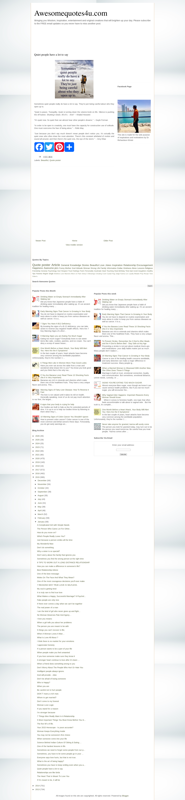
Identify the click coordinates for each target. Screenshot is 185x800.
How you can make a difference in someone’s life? (58, 566)
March (41, 514)
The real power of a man (47, 607)
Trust (70, 271)
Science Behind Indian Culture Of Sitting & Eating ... (59, 742)
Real (116, 271)
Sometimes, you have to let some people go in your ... (60, 754)
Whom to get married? (46, 697)
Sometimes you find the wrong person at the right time (60, 559)
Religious (149, 268)
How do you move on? (46, 532)
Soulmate (97, 271)
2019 (37, 462)
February (42, 518)
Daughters (142, 271)
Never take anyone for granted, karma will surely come (125, 424)
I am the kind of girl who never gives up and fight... (58, 611)
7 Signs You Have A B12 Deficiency (55, 324)
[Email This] (44, 157)
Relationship (129, 265)
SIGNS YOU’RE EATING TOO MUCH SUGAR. (122, 383)
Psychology (52, 271)
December (42, 480)
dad (131, 271)
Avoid (135, 271)
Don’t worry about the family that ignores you (56, 555)
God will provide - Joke (47, 675)
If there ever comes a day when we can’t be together (59, 604)
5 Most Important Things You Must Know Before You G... (61, 720)
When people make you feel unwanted (53, 652)
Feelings (76, 271)
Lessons (140, 268)
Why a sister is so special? (48, 551)
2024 (37, 443)
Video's (34, 276)
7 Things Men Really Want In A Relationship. (56, 716)
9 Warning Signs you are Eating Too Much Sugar (61, 336)
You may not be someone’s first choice (53, 735)
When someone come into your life (52, 739)
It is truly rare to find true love (49, 592)
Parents (39, 274)
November (42, 484)
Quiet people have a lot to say (50, 769)
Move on (74, 274)
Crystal (109, 274)
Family (103, 268)
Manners (68, 274)
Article (55, 265)
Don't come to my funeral (48, 701)
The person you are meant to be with (53, 626)
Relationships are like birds (48, 772)
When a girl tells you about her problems (54, 622)
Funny (62, 268)
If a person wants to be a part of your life (54, 649)
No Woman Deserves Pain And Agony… (54, 615)
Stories (85, 265)
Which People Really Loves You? (51, 536)
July (40, 499)
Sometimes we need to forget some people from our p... (61, 750)
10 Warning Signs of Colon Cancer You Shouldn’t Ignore (64, 417)
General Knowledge (71, 265)
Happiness (37, 268)
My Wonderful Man (45, 544)
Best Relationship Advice (47, 570)
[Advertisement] (81, 38)
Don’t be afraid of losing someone (51, 679)
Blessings (91, 274)
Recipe (146, 274)
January (41, 522)
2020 (37, 458)
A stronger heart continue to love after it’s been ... (58, 660)
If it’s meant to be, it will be (48, 780)
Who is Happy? (43, 682)
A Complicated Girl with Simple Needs (53, 525)
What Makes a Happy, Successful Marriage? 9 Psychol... (61, 596)
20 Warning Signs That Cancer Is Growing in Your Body (126, 356)
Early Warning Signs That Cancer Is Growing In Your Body (65, 311)
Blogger (125, 796)
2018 (37, 466)
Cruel (104, 274)
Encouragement (145, 265)
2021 (37, 455)
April (40, 510)
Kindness (127, 268)
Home (74, 241)
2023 (37, 447)
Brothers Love (59, 274)
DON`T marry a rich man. (48, 694)
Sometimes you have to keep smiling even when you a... (61, 765)
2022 (37, 451)
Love (102, 265)
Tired (127, 271)
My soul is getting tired (46, 589)
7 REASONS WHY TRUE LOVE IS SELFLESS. (57, 585)
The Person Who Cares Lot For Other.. (54, 529)
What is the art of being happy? (50, 761)
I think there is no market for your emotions (55, 641)
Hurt (59, 271)
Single (51, 274)
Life (98, 268)
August (41, 495)
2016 (37, 473)
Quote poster (55, 160)
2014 (37, 786)
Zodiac (120, 268)
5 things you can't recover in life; (51, 630)
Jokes (108, 265)
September (43, 492)
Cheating (99, 274)
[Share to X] (48, 157)
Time (151, 274)
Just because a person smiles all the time (54, 540)
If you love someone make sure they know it (56, 656)
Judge (118, 274)
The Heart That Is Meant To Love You (53, 776)
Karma (122, 274)
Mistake (137, 274)
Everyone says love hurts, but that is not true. (56, 757)
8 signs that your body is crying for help (57, 404)
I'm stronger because (46, 712)
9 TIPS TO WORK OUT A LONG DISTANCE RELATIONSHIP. (63, 562)
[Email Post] (39, 156)
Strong (93, 268)
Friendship (36, 271)
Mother (68, 268)
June (40, 503)
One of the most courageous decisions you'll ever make (61, 581)
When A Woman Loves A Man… (51, 634)
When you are (43, 686)
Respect (64, 271)
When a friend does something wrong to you (56, 664)
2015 (37, 477)
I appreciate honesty (46, 645)
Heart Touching (108, 271)
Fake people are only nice (48, 600)
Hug (113, 274)
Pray (141, 274)
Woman (86, 268)
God (74, 268)
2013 (37, 789)
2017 (37, 470)
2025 (37, 440)
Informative (111, 268)
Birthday (122, 271)
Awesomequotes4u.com (70, 13)
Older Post (108, 241)
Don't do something (45, 547)
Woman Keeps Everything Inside (51, 731)
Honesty (44, 271)
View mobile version (74, 245)
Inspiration (117, 265)
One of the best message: (48, 574)
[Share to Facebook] (50, 157)
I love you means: (44, 619)
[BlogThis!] (46, 157)
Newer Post (41, 241)
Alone (134, 268)
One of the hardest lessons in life (51, 746)
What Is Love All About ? (47, 637)
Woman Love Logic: (45, 705)
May (40, 507)
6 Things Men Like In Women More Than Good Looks (63, 363)
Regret (45, 274)
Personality (89, 271)
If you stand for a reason (47, 709)
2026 (37, 436)
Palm (79, 274)
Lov (127, 274)
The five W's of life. (45, 724)
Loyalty (131, 274)
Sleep (84, 274)
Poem (82, 271)
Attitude (79, 268)
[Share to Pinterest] (51, 157)
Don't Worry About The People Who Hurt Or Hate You (60, 667)
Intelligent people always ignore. (50, 671)
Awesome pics (51, 268)
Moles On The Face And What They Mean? (55, 577)
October (41, 488)
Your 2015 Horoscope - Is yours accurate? (55, 727)
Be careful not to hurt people (49, 690)
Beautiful (44, 160)
